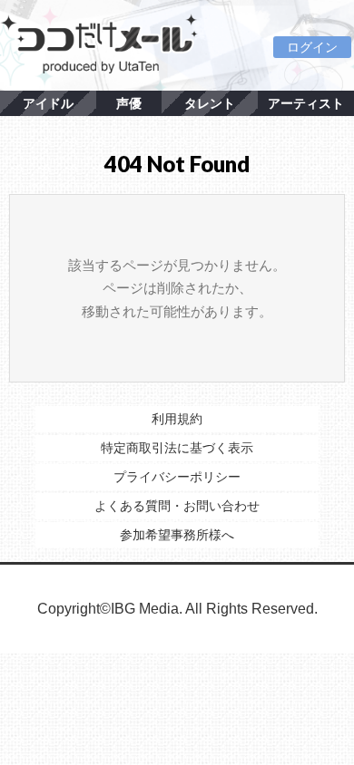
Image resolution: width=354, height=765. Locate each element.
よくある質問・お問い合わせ (177, 506)
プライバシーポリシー (177, 477)
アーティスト (306, 103)
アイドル (48, 103)
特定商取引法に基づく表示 (177, 448)
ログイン (312, 47)
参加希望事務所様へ (177, 535)
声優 (129, 103)
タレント (209, 103)
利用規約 (177, 419)
